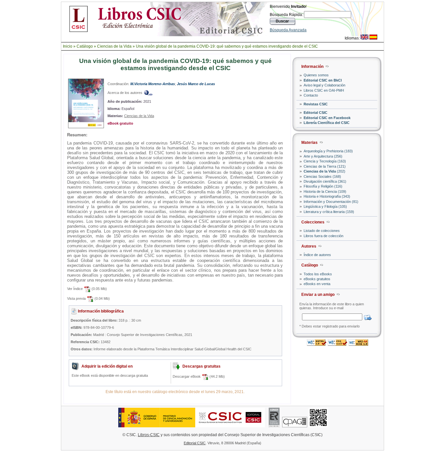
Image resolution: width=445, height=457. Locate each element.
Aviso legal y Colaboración (324, 85)
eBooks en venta (317, 284)
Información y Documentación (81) (331, 202)
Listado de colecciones (322, 231)
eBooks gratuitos (317, 279)
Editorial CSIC (315, 112)
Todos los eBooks (318, 274)
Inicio (67, 46)
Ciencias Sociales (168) (322, 176)
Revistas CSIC (316, 104)
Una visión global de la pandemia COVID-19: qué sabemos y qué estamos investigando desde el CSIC (227, 46)
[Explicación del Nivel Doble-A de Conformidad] (358, 344)
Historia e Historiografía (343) (327, 196)
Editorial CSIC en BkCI (323, 80)
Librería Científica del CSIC (327, 123)
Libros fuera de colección (323, 236)
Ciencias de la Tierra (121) (325, 166)
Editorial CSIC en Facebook (327, 118)
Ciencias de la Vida (114, 46)
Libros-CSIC (149, 435)
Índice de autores (317, 255)
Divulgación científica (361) (325, 181)
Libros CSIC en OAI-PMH (324, 90)
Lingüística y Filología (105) (325, 206)
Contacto (311, 95)
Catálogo (85, 46)
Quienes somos (316, 75)
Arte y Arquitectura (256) (323, 156)
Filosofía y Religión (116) (323, 186)
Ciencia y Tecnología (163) (325, 161)
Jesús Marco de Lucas (196, 84)
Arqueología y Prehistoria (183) (328, 151)
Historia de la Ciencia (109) (325, 191)
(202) (324, 171)
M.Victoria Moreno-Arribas (152, 84)
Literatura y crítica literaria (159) (329, 212)
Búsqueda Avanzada (288, 30)
